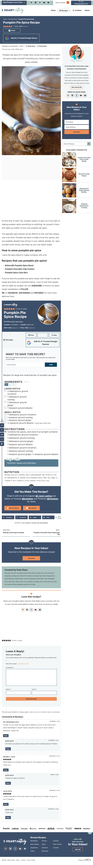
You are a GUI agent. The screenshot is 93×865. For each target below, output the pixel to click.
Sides (44, 844)
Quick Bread (34, 844)
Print (32, 335)
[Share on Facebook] (2, 430)
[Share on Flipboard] (2, 444)
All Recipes (63, 10)
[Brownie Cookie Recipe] (69, 181)
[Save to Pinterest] (2, 425)
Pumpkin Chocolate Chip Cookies (19, 269)
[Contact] (48, 2)
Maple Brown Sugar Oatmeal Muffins (84, 190)
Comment (10, 667)
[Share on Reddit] (2, 439)
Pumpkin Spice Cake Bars (16, 272)
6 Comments (42, 46)
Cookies (78, 10)
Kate (7, 741)
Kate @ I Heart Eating (16, 321)
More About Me (77, 87)
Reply (6, 735)
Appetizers (34, 848)
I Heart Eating (13, 10)
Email (34, 689)
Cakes (32, 851)
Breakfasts (34, 841)
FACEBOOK (13, 293)
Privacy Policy (31, 860)
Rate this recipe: (11, 664)
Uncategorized (12, 19)
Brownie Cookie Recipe (84, 175)
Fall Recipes (26, 523)
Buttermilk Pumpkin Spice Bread (19, 265)
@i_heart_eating (44, 496)
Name (8, 689)
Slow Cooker (57, 844)
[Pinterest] (31, 2)
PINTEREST (39, 293)
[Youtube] (44, 2)
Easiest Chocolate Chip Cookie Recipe (84, 159)
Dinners (44, 841)
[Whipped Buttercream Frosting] (69, 212)
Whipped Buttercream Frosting (81, 4)
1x (6, 384)
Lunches (56, 841)
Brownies (45, 851)
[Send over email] (2, 435)
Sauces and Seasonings (39, 523)
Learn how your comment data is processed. (44, 712)
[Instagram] (35, 2)
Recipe (13, 30)
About (87, 10)
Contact (23, 860)
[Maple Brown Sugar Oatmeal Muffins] (69, 196)
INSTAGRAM (24, 293)
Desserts (45, 848)
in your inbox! (13, 2)
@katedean (27, 499)
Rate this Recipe (14, 508)
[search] (67, 2)
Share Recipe (32, 508)
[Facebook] (39, 2)
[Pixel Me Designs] (87, 860)
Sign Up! (78, 849)
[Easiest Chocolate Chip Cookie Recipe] (69, 165)
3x (14, 384)
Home (53, 10)
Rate (55, 335)
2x (10, 384)
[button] (4, 26)
